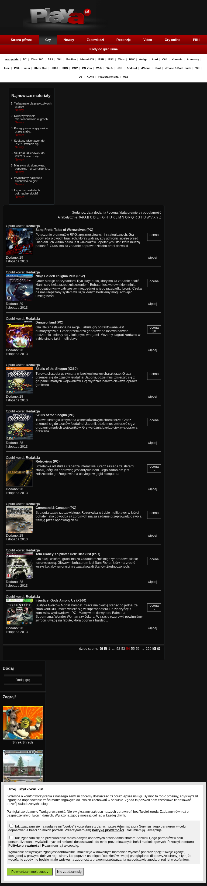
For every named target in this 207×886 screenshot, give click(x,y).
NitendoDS (87, 59)
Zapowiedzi (95, 40)
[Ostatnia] (158, 648)
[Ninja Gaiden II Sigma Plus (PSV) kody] (19, 300)
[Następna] (154, 648)
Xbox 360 (37, 59)
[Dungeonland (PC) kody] (19, 346)
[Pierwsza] (101, 648)
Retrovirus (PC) (48, 461)
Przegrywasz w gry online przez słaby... (31, 130)
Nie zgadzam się (69, 872)
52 (118, 649)
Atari (155, 59)
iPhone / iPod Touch (178, 68)
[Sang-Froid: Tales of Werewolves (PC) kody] (19, 254)
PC (25, 59)
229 (148, 649)
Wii (59, 59)
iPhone (145, 68)
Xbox (121, 59)
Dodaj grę (23, 680)
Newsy (69, 40)
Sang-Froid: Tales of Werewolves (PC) (64, 230)
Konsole (177, 59)
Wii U (109, 68)
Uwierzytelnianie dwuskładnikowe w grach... (32, 117)
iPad (158, 68)
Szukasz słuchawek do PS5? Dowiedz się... (29, 142)
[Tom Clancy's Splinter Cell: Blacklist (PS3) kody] (19, 578)
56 (138, 649)
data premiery (130, 212)
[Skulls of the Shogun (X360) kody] (19, 393)
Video (147, 40)
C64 (164, 59)
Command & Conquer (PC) (56, 508)
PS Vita (87, 68)
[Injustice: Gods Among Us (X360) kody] (19, 624)
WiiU (99, 68)
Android (132, 68)
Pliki (196, 40)
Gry (48, 40)
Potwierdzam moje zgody (29, 872)
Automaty (193, 59)
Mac (125, 76)
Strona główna (22, 40)
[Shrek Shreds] (23, 738)
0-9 (81, 217)
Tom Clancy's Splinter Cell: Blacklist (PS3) (68, 554)
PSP (101, 59)
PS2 (111, 59)
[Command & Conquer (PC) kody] (19, 532)
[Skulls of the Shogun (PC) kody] (19, 439)
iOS (120, 68)
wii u (27, 68)
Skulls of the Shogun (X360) (57, 369)
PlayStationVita (108, 76)
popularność (152, 212)
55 (133, 649)
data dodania (96, 212)
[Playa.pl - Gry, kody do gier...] (65, 30)
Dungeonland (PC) (49, 322)
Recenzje (123, 40)
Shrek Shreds (22, 742)
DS (80, 76)
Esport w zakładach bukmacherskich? (27, 192)
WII (197, 68)
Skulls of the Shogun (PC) (55, 415)
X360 (54, 68)
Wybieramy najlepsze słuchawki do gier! (28, 179)
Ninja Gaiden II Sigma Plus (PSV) (60, 276)
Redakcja (33, 226)
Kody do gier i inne (103, 49)
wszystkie (12, 59)
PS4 (16, 68)
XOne (90, 76)
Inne (7, 68)
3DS (65, 68)
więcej (152, 257)
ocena (113, 212)
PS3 (50, 59)
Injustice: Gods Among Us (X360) (61, 600)
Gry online (172, 40)
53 (123, 649)
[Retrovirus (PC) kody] (19, 485)
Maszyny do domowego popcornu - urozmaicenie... (32, 167)
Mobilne (71, 59)
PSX (132, 59)
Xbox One (40, 68)
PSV (75, 68)
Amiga (143, 59)
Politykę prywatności (108, 830)
